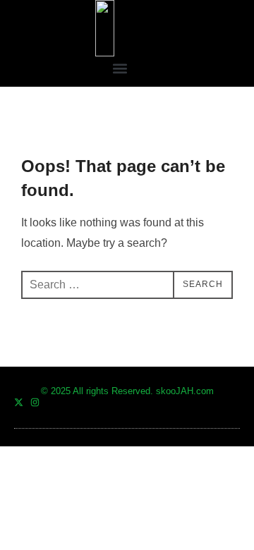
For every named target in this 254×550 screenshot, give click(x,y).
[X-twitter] (18, 402)
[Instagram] (35, 402)
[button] (120, 68)
